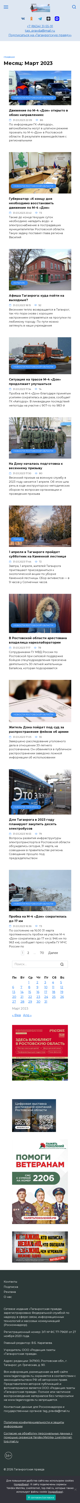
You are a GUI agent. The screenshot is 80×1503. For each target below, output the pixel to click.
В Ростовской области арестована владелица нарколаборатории (38, 640)
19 (61, 992)
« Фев (16, 1015)
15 (29, 992)
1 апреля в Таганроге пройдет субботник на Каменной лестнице (37, 554)
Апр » (27, 1015)
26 (62, 997)
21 (21, 997)
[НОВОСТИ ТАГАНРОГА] (40, 812)
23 (38, 997)
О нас (8, 1297)
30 (38, 1001)
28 (22, 1001)
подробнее (21, 1484)
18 (53, 992)
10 (45, 987)
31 (45, 1001)
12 (61, 987)
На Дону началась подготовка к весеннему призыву (36, 466)
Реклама (10, 1292)
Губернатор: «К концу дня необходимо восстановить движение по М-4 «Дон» (31, 203)
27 (14, 1001)
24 (46, 997)
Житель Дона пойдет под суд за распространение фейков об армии (38, 730)
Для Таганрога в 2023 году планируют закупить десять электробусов (33, 824)
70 (42, 953)
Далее (53, 953)
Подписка (11, 1287)
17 (45, 992)
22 (30, 997)
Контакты (10, 1281)
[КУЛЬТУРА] (40, 288)
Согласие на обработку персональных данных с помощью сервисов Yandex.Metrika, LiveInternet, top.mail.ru (38, 1437)
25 (54, 997)
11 (53, 987)
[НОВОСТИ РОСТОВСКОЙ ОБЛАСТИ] (40, 103)
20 (14, 997)
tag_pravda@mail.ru (40, 30)
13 (13, 992)
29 (30, 1001)
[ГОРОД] (40, 544)
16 (37, 992)
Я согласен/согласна (41, 1497)
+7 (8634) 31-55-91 (40, 26)
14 (21, 992)
